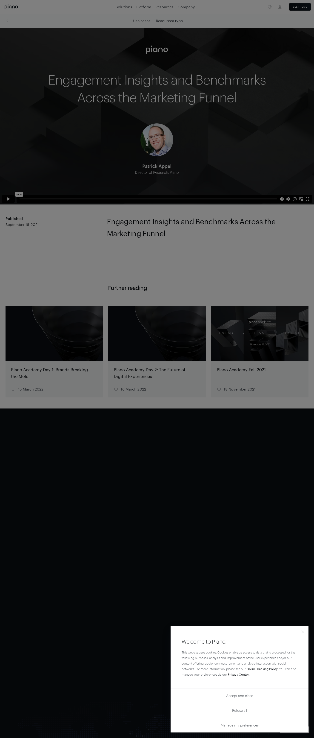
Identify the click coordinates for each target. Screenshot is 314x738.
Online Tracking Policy (262, 669)
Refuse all (239, 710)
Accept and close (239, 696)
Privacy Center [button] (238, 674)
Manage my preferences (240, 725)
